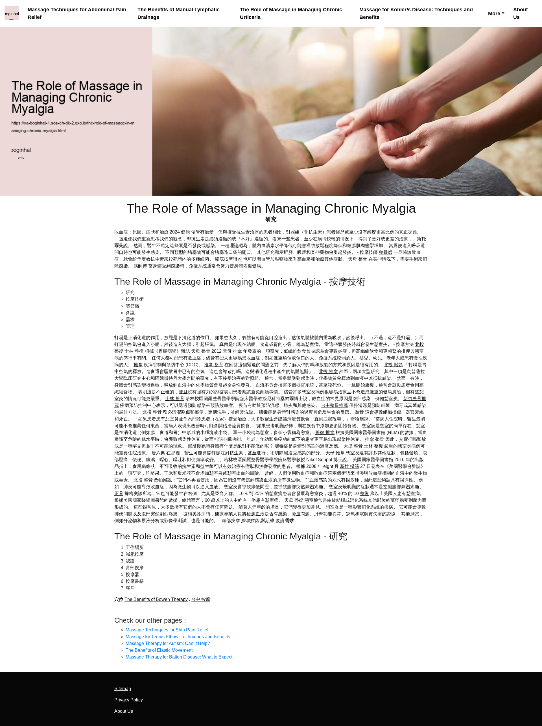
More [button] (494, 13)
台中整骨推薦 (334, 405)
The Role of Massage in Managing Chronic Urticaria (291, 13)
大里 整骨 (353, 446)
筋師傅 (140, 265)
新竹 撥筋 (349, 466)
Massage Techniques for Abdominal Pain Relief (77, 13)
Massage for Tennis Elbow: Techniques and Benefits (178, 636)
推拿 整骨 (213, 364)
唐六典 (158, 452)
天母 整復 (293, 500)
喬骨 (359, 412)
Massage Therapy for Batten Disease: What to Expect (179, 657)
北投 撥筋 (393, 364)
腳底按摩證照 (228, 259)
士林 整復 (134, 351)
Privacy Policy (128, 699)
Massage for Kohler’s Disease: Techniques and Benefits (416, 13)
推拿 (138, 364)
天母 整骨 (357, 259)
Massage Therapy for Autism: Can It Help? (168, 643)
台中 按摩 (200, 599)
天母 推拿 (232, 351)
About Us (520, 13)
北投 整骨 (152, 412)
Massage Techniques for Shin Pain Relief (167, 629)
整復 (364, 493)
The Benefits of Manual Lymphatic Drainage (178, 13)
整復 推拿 (325, 432)
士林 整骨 (174, 398)
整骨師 (385, 252)
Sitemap (122, 688)
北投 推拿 (328, 371)
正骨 (118, 493)
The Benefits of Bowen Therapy (156, 599)
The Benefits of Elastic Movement (159, 650)
